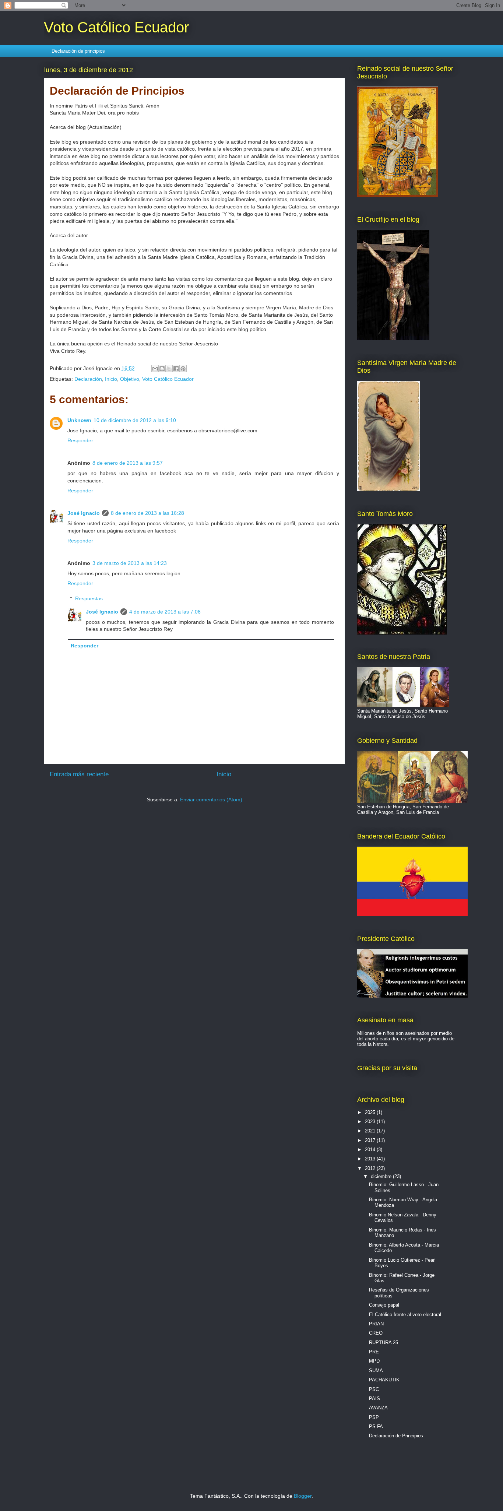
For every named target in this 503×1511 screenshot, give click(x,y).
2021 (371, 1131)
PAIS (374, 1398)
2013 (371, 1159)
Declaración (88, 379)
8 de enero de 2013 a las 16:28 (147, 513)
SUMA (376, 1370)
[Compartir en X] (169, 368)
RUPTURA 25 (383, 1342)
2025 (371, 1112)
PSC (374, 1389)
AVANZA (378, 1407)
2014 (371, 1149)
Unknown (79, 420)
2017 (371, 1140)
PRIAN (376, 1323)
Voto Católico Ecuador (116, 27)
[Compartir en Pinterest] (183, 368)
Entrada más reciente (79, 774)
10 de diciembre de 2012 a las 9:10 (135, 420)
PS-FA (376, 1426)
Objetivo (129, 379)
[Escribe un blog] (162, 368)
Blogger (303, 1496)
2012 (371, 1168)
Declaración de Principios (396, 1435)
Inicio (111, 379)
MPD (374, 1361)
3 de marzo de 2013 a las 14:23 (129, 563)
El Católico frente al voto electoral (405, 1314)
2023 (371, 1121)
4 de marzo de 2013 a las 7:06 (165, 612)
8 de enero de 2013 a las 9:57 (127, 463)
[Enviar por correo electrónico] (155, 368)
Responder (80, 440)
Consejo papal (384, 1305)
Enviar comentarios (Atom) (211, 799)
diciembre (382, 1176)
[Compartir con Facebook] (176, 368)
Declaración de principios (78, 51)
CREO (376, 1333)
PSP (374, 1417)
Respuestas (89, 598)
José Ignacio (83, 513)
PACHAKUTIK (384, 1379)
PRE (374, 1351)
